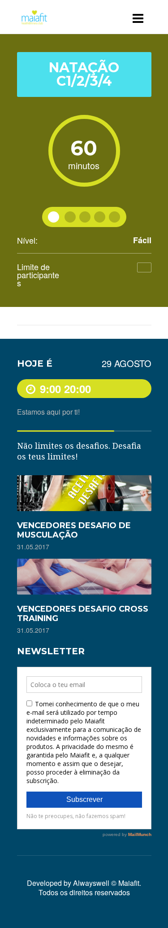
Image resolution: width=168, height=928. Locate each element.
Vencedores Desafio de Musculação (74, 530)
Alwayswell (91, 883)
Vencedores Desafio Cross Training (82, 613)
